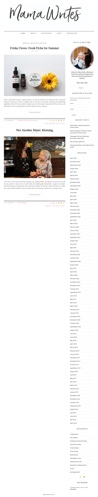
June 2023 (73, 192)
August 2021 (74, 240)
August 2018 (74, 330)
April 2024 (73, 172)
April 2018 (73, 344)
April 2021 (73, 247)
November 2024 (75, 161)
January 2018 (74, 354)
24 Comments (10, 120)
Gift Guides (73, 437)
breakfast (48, 205)
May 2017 (73, 378)
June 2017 (73, 375)
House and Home (75, 444)
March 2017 (74, 385)
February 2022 (74, 227)
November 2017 (75, 361)
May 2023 (73, 196)
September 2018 (75, 326)
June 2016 (73, 416)
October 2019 (74, 289)
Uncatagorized (75, 472)
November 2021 (75, 234)
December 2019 (75, 282)
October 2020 (74, 258)
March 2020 (74, 275)
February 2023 (74, 206)
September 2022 (75, 216)
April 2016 (73, 423)
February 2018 (74, 351)
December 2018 (75, 316)
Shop (59, 33)
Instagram (84, 477)
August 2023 (74, 189)
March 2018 (74, 347)
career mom (55, 205)
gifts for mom (61, 123)
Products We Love (32, 120)
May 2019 (73, 299)
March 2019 (74, 306)
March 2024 (74, 175)
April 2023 (73, 199)
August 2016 (74, 409)
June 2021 (73, 244)
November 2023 (75, 182)
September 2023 (75, 186)
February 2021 (74, 251)
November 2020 (75, 254)
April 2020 (73, 272)
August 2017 (74, 371)
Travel (72, 468)
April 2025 (73, 158)
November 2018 (75, 320)
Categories (46, 33)
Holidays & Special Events (78, 441)
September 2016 (75, 406)
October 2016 (74, 402)
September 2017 (75, 368)
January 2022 (74, 230)
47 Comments (10, 202)
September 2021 (75, 237)
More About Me (82, 83)
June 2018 (73, 337)
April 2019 (73, 302)
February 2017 (74, 388)
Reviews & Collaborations (78, 465)
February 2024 (74, 179)
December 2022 (75, 210)
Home (23, 33)
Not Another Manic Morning (34, 130)
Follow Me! (73, 489)
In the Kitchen (74, 448)
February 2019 (74, 309)
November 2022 (75, 213)
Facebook (80, 477)
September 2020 (75, 261)
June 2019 (73, 296)
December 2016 (75, 395)
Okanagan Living (75, 458)
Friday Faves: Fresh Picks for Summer (34, 48)
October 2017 (74, 364)
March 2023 (74, 203)
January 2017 (74, 392)
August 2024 (74, 168)
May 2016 (73, 419)
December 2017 (75, 357)
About (33, 33)
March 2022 (74, 223)
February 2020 (74, 278)
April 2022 (73, 220)
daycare (62, 205)
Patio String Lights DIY (77, 141)
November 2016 (75, 399)
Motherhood (23, 202)
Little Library (74, 451)
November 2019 (75, 285)
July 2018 (73, 333)
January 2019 (74, 313)
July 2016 (73, 412)
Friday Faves (22, 120)
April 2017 (73, 382)
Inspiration (72, 33)
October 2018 (74, 323)
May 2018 (73, 340)
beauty (47, 123)
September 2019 (75, 292)
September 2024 (75, 165)
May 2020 (73, 268)
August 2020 (74, 265)
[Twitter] (59, 121)
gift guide (52, 123)
